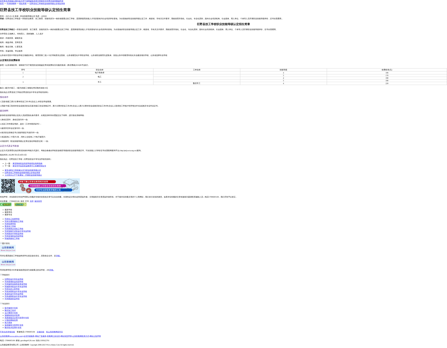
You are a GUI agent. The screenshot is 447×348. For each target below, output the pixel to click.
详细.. (58, 256)
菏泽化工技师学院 (12, 219)
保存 (22, 201)
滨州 (46, 1)
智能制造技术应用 (12, 315)
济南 (9, 1)
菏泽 (61, 1)
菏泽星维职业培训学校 (14, 282)
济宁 (24, 1)
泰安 (43, 1)
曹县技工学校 (10, 226)
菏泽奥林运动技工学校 (14, 229)
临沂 (20, 1)
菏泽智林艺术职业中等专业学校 (18, 231)
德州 (54, 1)
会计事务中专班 (11, 313)
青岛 (5, 1)
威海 (32, 1)
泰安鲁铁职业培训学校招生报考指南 (27, 163)
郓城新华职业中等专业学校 (16, 287)
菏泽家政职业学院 (12, 299)
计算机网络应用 (11, 320)
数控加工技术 (10, 310)
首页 (2, 1)
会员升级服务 (29, 336)
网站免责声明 (66, 336)
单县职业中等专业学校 (14, 294)
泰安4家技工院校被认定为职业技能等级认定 (23, 170)
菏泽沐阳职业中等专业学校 (16, 291)
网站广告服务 (40, 336)
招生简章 (23, 4)
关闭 (32, 201)
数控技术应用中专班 (13, 328)
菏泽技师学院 (10, 224)
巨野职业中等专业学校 (14, 279)
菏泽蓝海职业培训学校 (14, 236)
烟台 (13, 1)
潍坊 (17, 1)
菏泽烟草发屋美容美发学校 (16, 284)
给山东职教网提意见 (54, 332)
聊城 (58, 1)
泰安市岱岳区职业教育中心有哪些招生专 (29, 166)
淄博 (28, 1)
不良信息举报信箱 (7, 332)
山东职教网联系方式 (80, 336)
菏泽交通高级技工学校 (14, 221)
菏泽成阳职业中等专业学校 (16, 296)
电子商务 (8, 323)
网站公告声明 (95, 336)
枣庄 (50, 1)
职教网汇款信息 (53, 336)
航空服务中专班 (11, 308)
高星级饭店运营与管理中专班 (17, 318)
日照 (39, 1)
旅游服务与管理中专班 (14, 325)
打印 (27, 201)
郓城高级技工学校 (12, 238)
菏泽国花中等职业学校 (14, 234)
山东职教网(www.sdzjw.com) (11, 336)
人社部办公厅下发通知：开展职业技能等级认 (23, 175)
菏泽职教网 (11, 4)
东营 (35, 1)
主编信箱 (40, 332)
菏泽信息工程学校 (12, 289)
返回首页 (38, 201)
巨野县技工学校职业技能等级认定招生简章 (47, 4)
